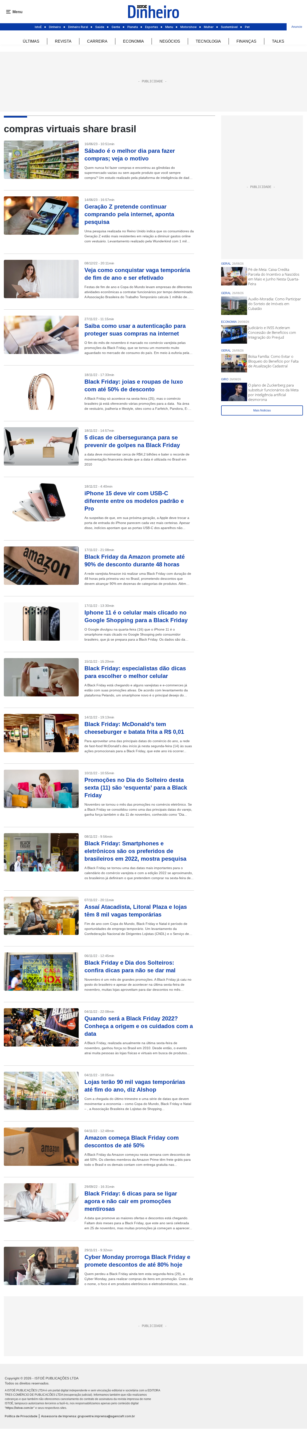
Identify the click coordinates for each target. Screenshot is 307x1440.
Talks (278, 41)
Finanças (246, 41)
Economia (133, 41)
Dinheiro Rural (78, 27)
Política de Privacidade (21, 1416)
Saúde (99, 27)
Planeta (132, 27)
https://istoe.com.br (20, 1408)
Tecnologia (208, 41)
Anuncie (296, 26)
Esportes (151, 27)
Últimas (31, 41)
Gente (116, 27)
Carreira (97, 41)
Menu (169, 27)
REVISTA (63, 41)
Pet (247, 27)
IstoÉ (38, 27)
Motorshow (188, 27)
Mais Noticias (262, 410)
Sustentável (229, 27)
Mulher (209, 27)
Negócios (169, 41)
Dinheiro (55, 27)
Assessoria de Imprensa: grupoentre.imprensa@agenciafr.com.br (88, 1416)
